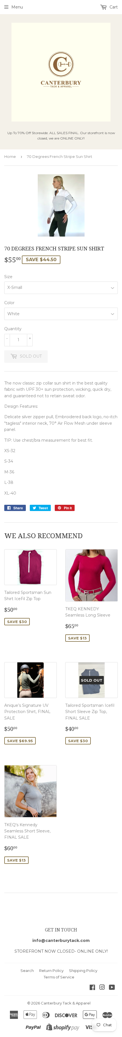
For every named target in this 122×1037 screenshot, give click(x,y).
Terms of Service (59, 977)
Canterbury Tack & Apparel (66, 1003)
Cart (113, 7)
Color (9, 302)
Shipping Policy (83, 970)
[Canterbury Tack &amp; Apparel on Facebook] (92, 988)
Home (10, 156)
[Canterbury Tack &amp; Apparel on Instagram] (102, 988)
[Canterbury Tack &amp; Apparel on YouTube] (112, 988)
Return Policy (51, 970)
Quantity (13, 328)
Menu (17, 7)
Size (8, 276)
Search (27, 970)
